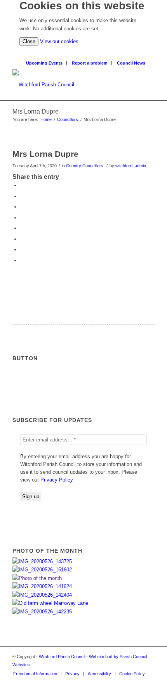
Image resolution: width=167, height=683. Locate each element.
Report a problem (90, 63)
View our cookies (59, 41)
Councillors (67, 119)
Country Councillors (84, 165)
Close (29, 41)
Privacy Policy (56, 480)
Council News (131, 63)
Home (46, 119)
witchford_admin (130, 165)
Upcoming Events (44, 63)
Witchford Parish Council (62, 656)
